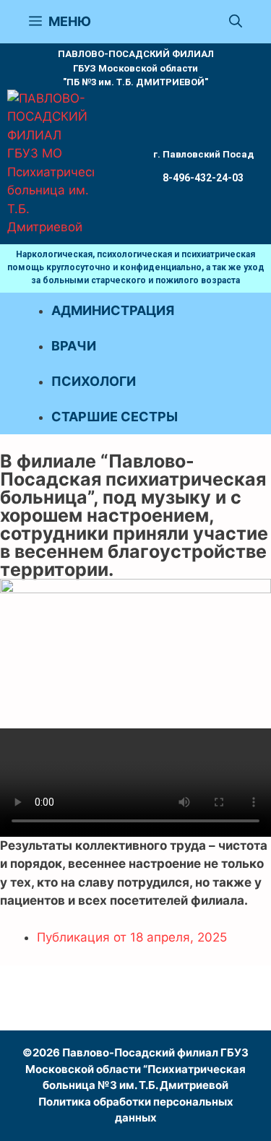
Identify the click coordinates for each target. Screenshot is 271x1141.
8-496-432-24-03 (203, 178)
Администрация (112, 310)
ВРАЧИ (73, 345)
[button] (235, 21)
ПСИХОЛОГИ (93, 381)
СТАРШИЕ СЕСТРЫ (114, 416)
